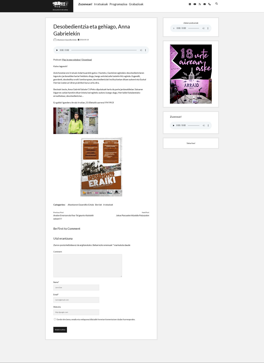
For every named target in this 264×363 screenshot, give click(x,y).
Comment (57, 251)
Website (57, 307)
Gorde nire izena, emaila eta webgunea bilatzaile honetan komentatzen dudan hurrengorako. (96, 319)
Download (87, 59)
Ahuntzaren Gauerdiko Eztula (67, 40)
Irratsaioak (108, 204)
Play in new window (71, 59)
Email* (56, 294)
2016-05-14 (84, 40)
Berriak (98, 204)
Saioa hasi (191, 143)
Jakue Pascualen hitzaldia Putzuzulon (132, 215)
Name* (56, 282)
